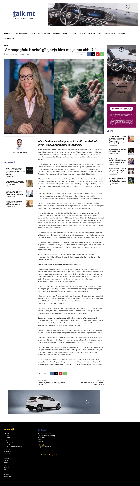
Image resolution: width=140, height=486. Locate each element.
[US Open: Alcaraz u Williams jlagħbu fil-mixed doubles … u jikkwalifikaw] (131, 161)
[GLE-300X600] (121, 73)
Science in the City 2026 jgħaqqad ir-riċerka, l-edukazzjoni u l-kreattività (14, 192)
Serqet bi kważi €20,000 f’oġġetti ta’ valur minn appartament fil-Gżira (14, 202)
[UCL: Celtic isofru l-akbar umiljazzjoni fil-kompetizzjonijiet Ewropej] (131, 180)
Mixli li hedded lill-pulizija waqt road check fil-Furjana (15, 182)
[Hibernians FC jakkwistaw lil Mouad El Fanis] (131, 151)
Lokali (6, 45)
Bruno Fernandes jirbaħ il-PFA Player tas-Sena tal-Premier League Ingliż (117, 170)
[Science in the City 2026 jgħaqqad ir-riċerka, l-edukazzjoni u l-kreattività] (29, 193)
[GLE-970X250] (93, 14)
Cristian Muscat (14, 54)
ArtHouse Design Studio (50, 455)
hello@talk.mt (42, 445)
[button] (135, 28)
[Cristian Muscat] (5, 54)
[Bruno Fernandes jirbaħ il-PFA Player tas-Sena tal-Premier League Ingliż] (131, 171)
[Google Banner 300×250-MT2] (121, 116)
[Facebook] (24, 21)
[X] (93, 54)
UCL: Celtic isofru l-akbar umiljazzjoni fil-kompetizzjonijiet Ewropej (117, 180)
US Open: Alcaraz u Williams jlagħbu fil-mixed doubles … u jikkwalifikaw (117, 160)
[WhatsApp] (102, 54)
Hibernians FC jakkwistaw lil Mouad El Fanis (117, 150)
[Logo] (24, 14)
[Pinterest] (98, 54)
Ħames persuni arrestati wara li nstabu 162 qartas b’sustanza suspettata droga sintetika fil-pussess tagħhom (15, 171)
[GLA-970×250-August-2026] (54, 402)
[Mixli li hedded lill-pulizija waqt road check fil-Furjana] (29, 183)
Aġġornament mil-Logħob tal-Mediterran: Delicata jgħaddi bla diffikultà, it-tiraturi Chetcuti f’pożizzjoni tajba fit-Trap (117, 140)
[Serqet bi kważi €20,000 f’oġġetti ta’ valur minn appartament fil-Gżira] (29, 203)
